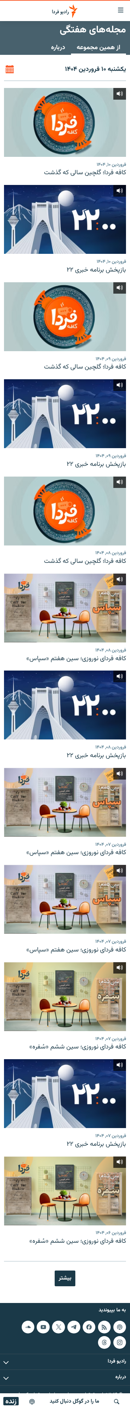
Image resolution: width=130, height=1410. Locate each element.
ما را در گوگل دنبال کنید (74, 1401)
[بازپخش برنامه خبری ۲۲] (65, 219)
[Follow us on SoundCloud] (28, 1327)
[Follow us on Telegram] (73, 1327)
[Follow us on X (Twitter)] (58, 1327)
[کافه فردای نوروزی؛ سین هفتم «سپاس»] (65, 608)
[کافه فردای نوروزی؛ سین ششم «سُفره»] (65, 996)
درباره (58, 47)
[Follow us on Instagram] (119, 1342)
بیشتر (65, 1278)
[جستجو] (117, 1401)
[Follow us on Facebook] (89, 1327)
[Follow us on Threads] (104, 1342)
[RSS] (104, 1327)
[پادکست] (32, 1401)
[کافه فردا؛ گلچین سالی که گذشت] (65, 122)
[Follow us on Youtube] (43, 1327)
